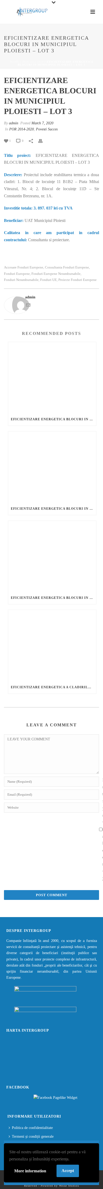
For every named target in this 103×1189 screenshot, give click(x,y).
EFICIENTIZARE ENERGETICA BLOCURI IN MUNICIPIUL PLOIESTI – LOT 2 (53, 509)
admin (13, 123)
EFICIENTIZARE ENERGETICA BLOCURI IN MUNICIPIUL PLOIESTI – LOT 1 (53, 419)
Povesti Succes (47, 129)
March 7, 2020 (42, 123)
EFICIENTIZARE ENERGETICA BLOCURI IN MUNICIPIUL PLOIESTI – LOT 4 (53, 598)
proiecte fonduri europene (77, 279)
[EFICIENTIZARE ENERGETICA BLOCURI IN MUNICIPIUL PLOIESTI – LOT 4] (52, 556)
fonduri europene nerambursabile (56, 273)
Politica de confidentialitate (32, 1128)
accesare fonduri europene (23, 267)
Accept (68, 1170)
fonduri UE (48, 279)
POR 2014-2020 (33, 61)
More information (30, 1171)
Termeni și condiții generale (33, 1136)
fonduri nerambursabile (21, 279)
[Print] (43, 141)
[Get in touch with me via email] (28, 306)
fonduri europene (17, 273)
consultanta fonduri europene (67, 267)
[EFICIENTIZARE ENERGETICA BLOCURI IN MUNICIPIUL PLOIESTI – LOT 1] (52, 377)
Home (14, 61)
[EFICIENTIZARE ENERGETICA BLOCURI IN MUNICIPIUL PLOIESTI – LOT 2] (52, 466)
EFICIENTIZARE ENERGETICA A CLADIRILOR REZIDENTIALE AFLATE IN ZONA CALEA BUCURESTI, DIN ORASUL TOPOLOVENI (53, 687)
